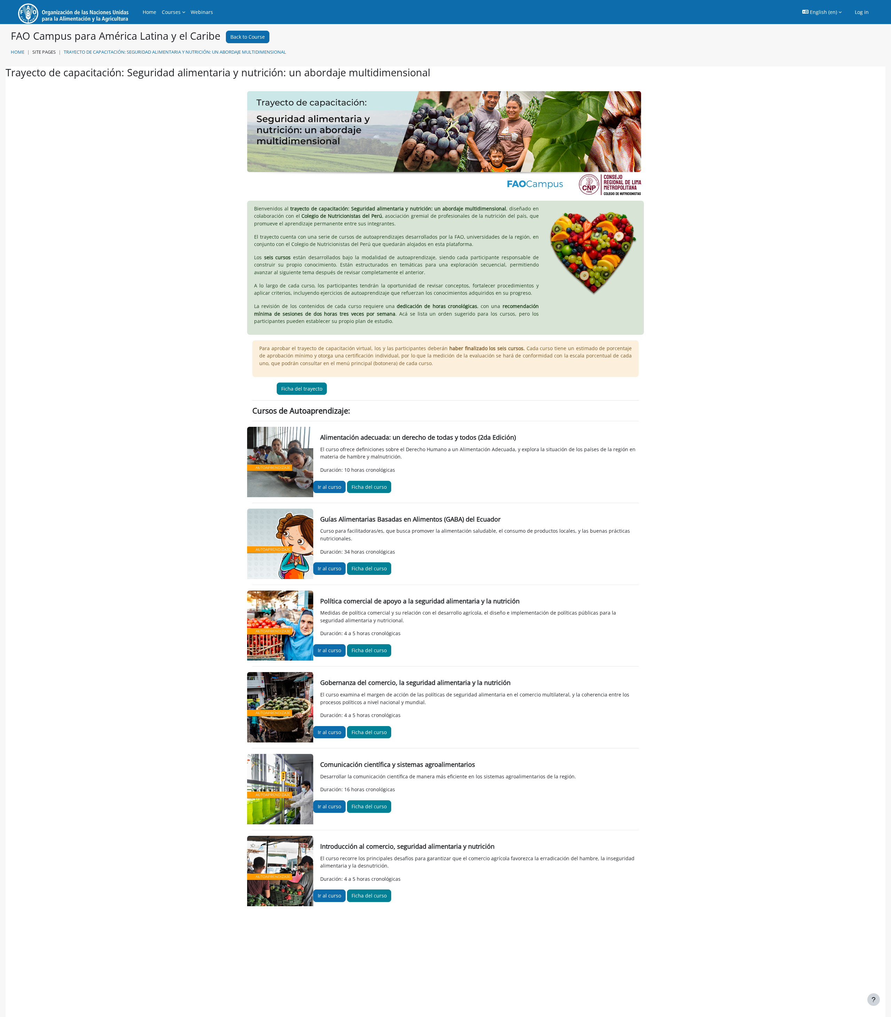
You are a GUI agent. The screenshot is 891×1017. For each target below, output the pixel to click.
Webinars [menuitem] (202, 12)
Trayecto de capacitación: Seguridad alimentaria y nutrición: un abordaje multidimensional (175, 52)
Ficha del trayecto (301, 388)
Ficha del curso (369, 487)
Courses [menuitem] (171, 12)
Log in (862, 12)
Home (17, 52)
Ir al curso (329, 487)
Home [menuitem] (149, 12)
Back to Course (247, 36)
